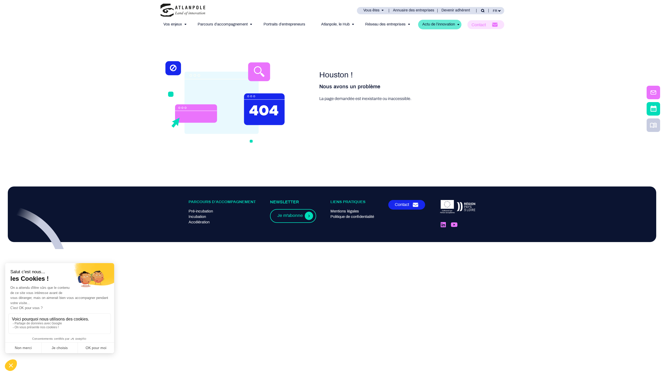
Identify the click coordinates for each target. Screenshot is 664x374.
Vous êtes (371, 10)
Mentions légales (344, 211)
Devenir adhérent (455, 10)
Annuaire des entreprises (413, 10)
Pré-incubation (201, 211)
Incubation (197, 217)
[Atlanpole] (183, 10)
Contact (479, 25)
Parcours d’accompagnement (223, 24)
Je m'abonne (290, 216)
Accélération (199, 222)
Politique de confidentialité (352, 217)
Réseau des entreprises (385, 24)
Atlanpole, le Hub (335, 24)
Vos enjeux (172, 24)
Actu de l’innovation (438, 24)
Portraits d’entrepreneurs (284, 24)
